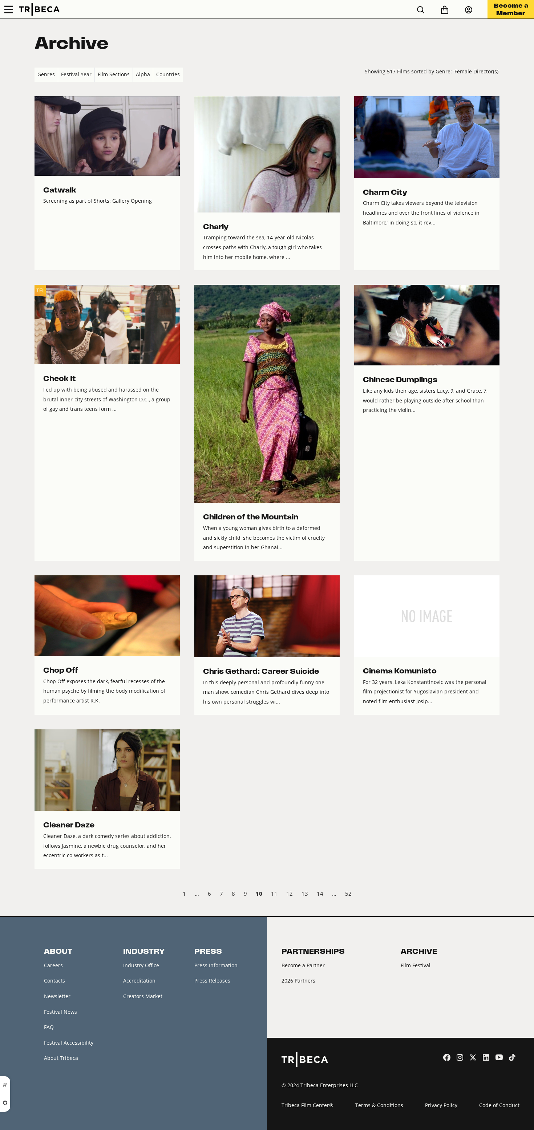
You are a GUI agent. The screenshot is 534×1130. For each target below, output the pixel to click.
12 (289, 893)
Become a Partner (303, 965)
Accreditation (139, 980)
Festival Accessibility (68, 1042)
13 (305, 893)
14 (320, 893)
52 (348, 893)
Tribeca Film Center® (307, 1105)
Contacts (54, 980)
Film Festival (415, 965)
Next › (493, 894)
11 (274, 893)
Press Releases (212, 980)
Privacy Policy (441, 1105)
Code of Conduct (499, 1105)
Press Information (216, 965)
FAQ (49, 1027)
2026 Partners (298, 980)
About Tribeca (61, 1057)
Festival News (60, 1011)
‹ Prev (40, 894)
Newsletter (57, 996)
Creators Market (142, 996)
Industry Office (141, 965)
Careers (53, 965)
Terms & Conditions (379, 1105)
